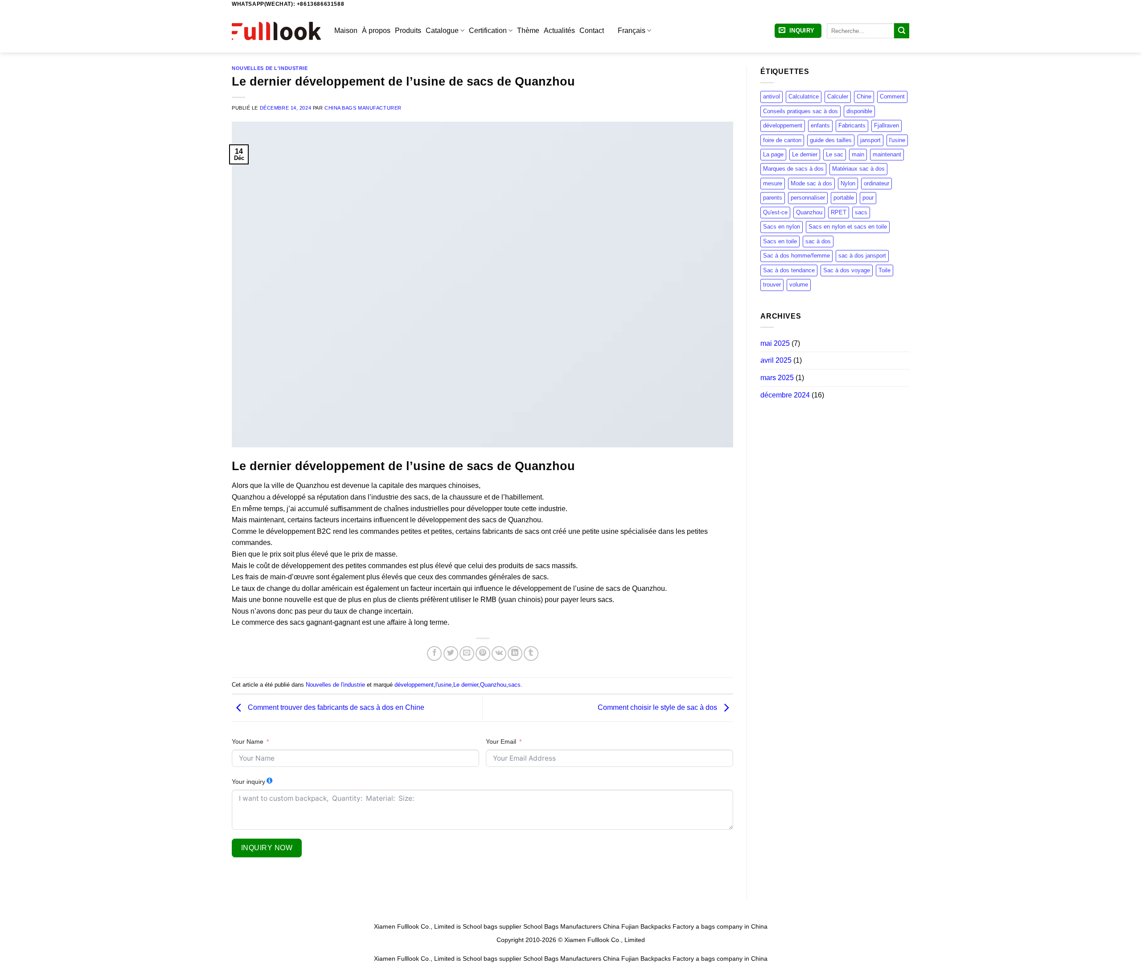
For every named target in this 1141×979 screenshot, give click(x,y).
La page (773, 154)
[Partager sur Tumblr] (531, 653)
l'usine (443, 684)
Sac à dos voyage (846, 270)
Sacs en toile (780, 241)
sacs (514, 684)
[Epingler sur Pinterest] (483, 653)
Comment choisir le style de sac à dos (658, 707)
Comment (892, 96)
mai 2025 (775, 343)
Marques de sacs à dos (793, 168)
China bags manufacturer (363, 108)
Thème (528, 30)
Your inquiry (248, 781)
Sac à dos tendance (789, 270)
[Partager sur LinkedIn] (515, 653)
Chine (864, 96)
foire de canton (782, 140)
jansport (870, 140)
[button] (798, 31)
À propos (376, 30)
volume (798, 284)
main (858, 154)
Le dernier (465, 684)
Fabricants (852, 125)
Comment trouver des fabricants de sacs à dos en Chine (335, 707)
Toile (884, 270)
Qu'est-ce (775, 212)
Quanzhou (493, 684)
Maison (345, 30)
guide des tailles (831, 140)
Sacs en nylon (781, 226)
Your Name (247, 741)
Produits (408, 30)
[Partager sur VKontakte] (499, 653)
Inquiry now (266, 848)
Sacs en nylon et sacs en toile (848, 226)
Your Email (501, 741)
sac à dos (818, 241)
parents (772, 197)
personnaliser (808, 197)
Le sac (834, 154)
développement (414, 684)
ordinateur (876, 183)
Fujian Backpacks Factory (657, 926)
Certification (488, 30)
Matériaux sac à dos (858, 168)
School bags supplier (492, 926)
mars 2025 (777, 377)
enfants (820, 125)
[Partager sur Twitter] (450, 653)
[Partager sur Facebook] (434, 653)
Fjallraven (886, 125)
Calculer (837, 96)
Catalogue (442, 30)
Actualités (559, 30)
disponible (859, 111)
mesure (772, 183)
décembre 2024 (785, 395)
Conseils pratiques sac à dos (800, 111)
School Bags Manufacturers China (571, 926)
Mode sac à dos (811, 183)
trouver (772, 284)
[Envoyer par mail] (467, 653)
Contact (591, 30)
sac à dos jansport (862, 255)
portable (843, 197)
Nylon (848, 183)
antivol (771, 96)
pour (868, 197)
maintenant (887, 154)
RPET (838, 212)
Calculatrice (803, 96)
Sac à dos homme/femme (796, 255)
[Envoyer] (901, 30)
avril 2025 (776, 360)
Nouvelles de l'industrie (270, 68)
